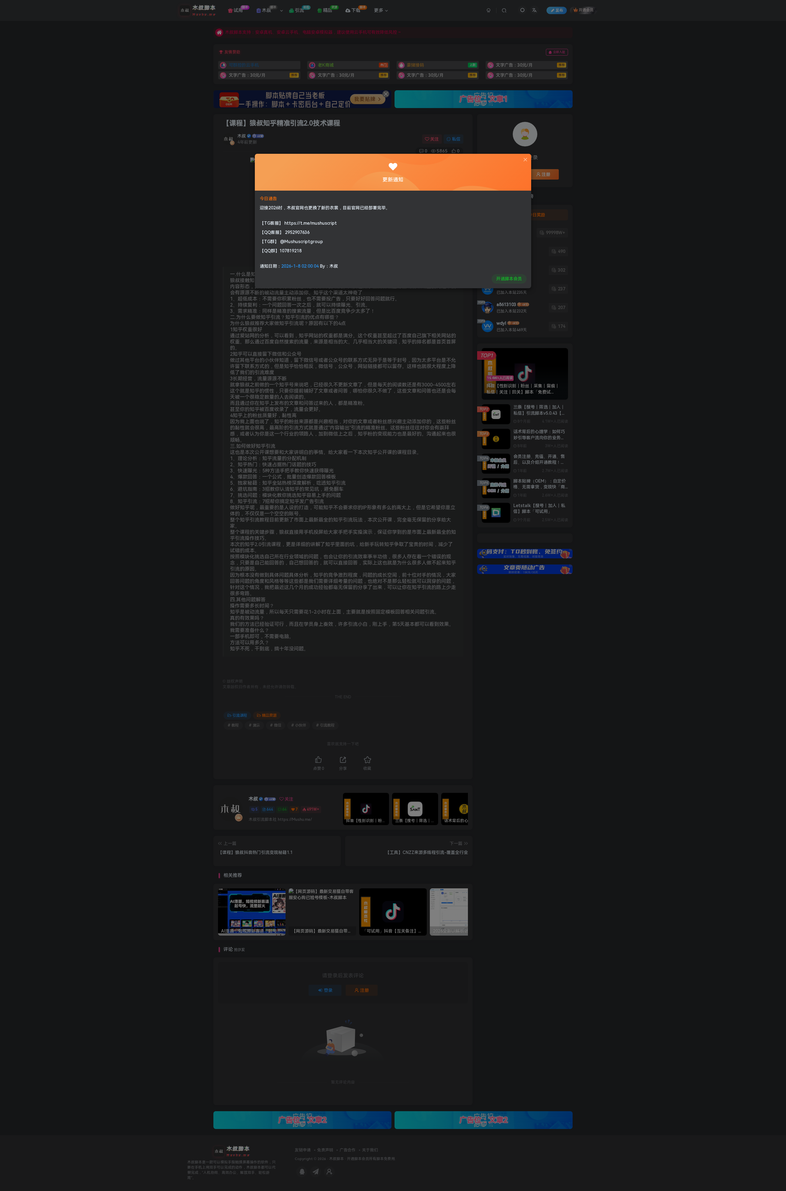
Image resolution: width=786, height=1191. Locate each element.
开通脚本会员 (509, 278)
